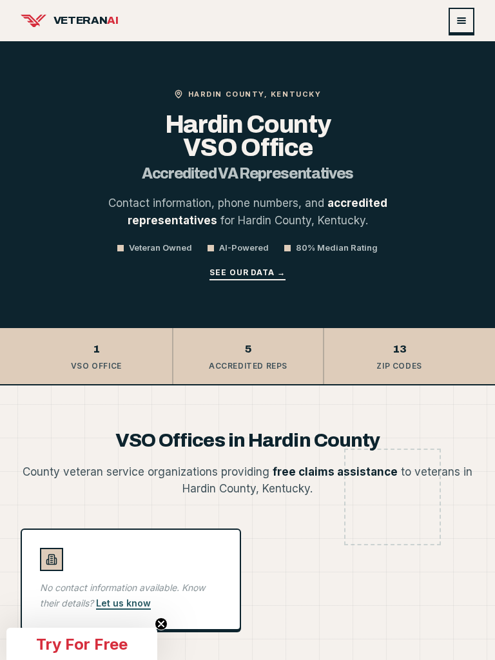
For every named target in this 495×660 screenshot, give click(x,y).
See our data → (247, 272)
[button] (81, 644)
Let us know (123, 602)
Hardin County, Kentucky (254, 94)
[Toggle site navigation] (461, 21)
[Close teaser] (161, 623)
